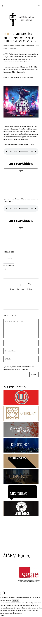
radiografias (29, 45)
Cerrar (2, 616)
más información (5, 600)
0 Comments (12, 48)
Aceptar (15, 600)
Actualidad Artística (20, 45)
